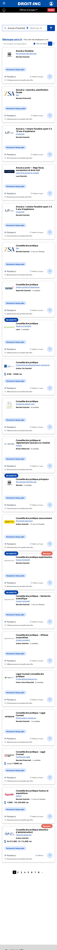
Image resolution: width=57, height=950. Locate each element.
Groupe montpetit (23, 559)
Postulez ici (11, 76)
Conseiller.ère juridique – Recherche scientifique (33, 597)
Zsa (17, 94)
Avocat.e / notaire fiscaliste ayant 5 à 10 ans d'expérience (34, 130)
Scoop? (51, 9)
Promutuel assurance (24, 520)
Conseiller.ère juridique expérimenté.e (34, 557)
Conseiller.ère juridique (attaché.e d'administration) (32, 831)
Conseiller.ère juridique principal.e (32, 479)
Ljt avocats (20, 133)
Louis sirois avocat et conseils (27, 172)
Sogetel (19, 445)
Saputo (18, 795)
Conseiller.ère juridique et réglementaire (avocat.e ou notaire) (33, 441)
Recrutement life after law (26, 53)
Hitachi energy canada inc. (26, 718)
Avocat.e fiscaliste (24, 50)
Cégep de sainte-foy (24, 834)
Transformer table (23, 756)
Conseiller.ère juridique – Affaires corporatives (32, 636)
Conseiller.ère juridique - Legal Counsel (30, 753)
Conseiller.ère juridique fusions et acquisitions (32, 792)
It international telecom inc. (26, 679)
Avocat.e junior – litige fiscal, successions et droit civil (30, 169)
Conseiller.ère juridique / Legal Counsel (30, 714)
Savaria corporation (23, 326)
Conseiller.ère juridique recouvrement (34, 518)
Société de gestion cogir (25, 404)
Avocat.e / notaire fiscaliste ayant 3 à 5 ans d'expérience (34, 208)
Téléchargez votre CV (12, 39)
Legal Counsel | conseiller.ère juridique (30, 675)
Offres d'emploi (28, 10)
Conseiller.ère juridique (27, 245)
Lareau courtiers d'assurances (27, 287)
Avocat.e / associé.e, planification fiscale (32, 91)
